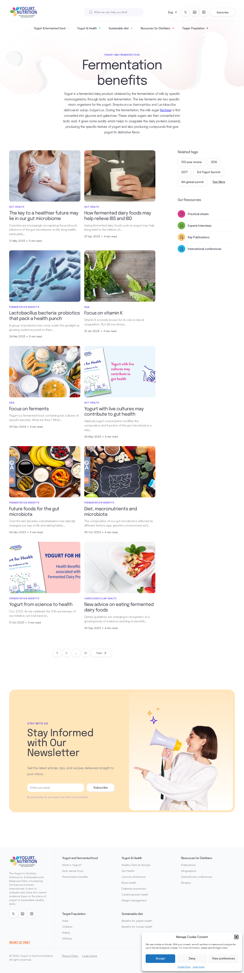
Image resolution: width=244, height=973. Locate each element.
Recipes (186, 882)
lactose (166, 110)
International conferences (196, 876)
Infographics (188, 870)
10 (85, 653)
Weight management (134, 900)
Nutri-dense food (72, 870)
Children (67, 926)
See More (219, 182)
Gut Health (128, 870)
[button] (236, 937)
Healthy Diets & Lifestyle (136, 865)
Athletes (67, 938)
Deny (192, 958)
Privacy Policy (70, 955)
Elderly (66, 932)
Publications (188, 865)
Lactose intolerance (134, 876)
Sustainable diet (119, 28)
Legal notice (199, 966)
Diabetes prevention (134, 888)
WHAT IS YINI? (19, 942)
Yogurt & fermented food (50, 28)
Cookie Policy (184, 966)
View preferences (223, 958)
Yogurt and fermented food (80, 858)
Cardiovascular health (135, 894)
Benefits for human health (137, 926)
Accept (160, 958)
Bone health (129, 882)
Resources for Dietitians (155, 28)
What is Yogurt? (71, 865)
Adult (65, 920)
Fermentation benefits (75, 876)
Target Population (193, 28)
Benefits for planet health (137, 920)
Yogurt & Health (87, 28)
